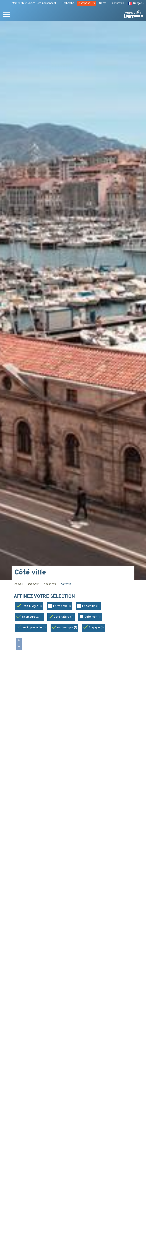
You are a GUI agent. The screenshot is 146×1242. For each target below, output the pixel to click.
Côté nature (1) (63, 617)
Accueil (18, 584)
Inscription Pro (86, 3)
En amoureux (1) (32, 617)
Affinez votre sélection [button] (45, 597)
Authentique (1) (67, 627)
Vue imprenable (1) (34, 627)
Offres (102, 3)
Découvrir (33, 584)
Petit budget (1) (32, 606)
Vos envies (50, 584)
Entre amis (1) (62, 606)
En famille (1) (90, 606)
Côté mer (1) (93, 617)
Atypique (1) (96, 627)
